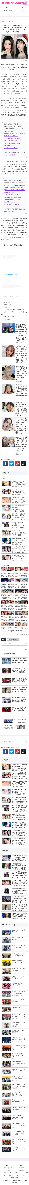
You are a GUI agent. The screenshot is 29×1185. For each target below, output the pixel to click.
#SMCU (6, 143)
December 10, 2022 (9, 155)
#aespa (13, 145)
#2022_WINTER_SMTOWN (12, 138)
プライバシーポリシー (21, 1175)
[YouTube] (17, 463)
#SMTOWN (7, 140)
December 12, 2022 (9, 211)
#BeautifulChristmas (14, 143)
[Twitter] (11, 463)
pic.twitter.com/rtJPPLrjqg (11, 148)
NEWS (4, 639)
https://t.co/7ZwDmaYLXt (12, 133)
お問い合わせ (14, 1177)
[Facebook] (5, 463)
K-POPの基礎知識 (7, 1168)
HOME (7, 1165)
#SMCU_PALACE (13, 136)
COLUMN (7, 1170)
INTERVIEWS (7, 1172)
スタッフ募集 (7, 1175)
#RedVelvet (7, 145)
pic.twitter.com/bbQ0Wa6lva (11, 204)
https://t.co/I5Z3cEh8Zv (11, 190)
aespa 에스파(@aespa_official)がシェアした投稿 (15, 296)
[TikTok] (23, 463)
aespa (10, 639)
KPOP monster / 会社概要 (21, 1172)
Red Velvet (16, 639)
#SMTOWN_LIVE (16, 140)
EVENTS (21, 1170)
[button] (26, 644)
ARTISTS (21, 1168)
